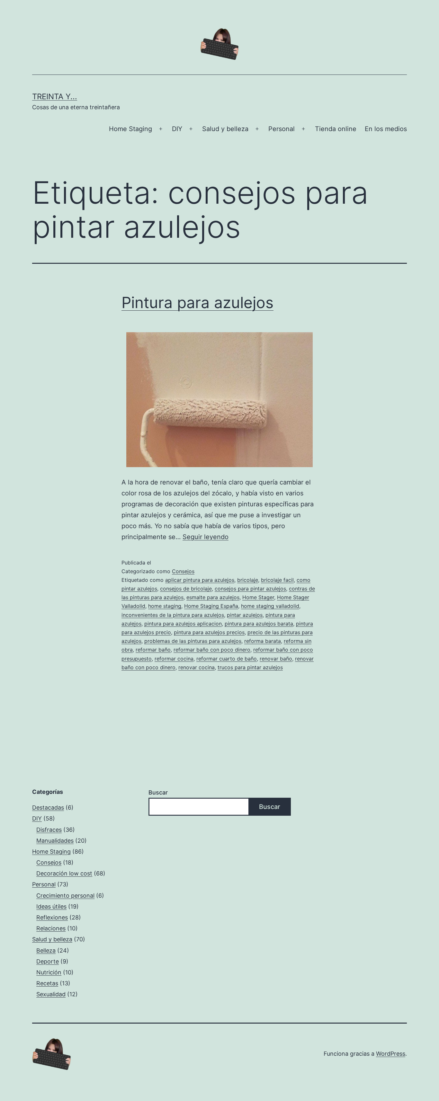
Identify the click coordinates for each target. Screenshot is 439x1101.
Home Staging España (211, 606)
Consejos (183, 571)
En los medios (386, 129)
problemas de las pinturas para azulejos (192, 641)
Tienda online (335, 129)
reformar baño (153, 649)
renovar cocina (196, 667)
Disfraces (49, 829)
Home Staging (130, 129)
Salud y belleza (225, 129)
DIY (177, 129)
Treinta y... (54, 96)
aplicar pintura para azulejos (199, 580)
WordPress (390, 1053)
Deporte (47, 961)
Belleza (46, 950)
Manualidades (55, 840)
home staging (164, 606)
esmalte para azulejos (212, 597)
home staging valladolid (270, 606)
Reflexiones (52, 917)
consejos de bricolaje (186, 588)
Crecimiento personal (65, 895)
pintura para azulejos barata (259, 623)
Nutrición (48, 972)
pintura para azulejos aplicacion (183, 623)
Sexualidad (51, 994)
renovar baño (276, 658)
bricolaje (247, 580)
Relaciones (51, 928)
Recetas (47, 983)
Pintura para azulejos (197, 302)
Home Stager (258, 597)
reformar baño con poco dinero (212, 649)
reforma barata (262, 641)
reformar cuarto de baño (226, 658)
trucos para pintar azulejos (250, 667)
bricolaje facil (277, 580)
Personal (281, 129)
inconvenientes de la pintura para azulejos (172, 615)
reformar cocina (174, 658)
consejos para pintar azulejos (250, 588)
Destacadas (48, 807)
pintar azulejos (245, 615)
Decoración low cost (64, 873)
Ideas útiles (51, 906)
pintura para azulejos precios (209, 632)
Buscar (158, 792)
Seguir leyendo (205, 537)
